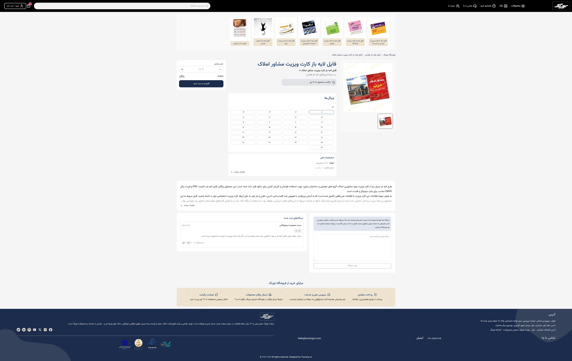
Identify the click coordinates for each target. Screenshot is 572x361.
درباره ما (451, 6)
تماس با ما (467, 6)
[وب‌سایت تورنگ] (166, 344)
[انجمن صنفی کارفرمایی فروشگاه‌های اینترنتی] (125, 344)
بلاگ (501, 6)
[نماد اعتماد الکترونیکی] (152, 344)
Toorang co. (306, 357)
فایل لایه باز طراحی (372, 55)
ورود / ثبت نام (13, 6)
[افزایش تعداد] (182, 69)
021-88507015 (434, 338)
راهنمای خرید (485, 6)
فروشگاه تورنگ (389, 55)
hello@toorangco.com (309, 338)
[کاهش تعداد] (220, 69)
